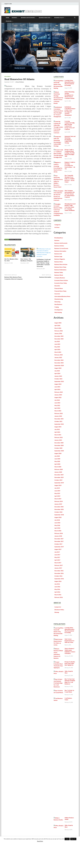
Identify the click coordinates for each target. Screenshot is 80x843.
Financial (9, 21)
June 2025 (57, 344)
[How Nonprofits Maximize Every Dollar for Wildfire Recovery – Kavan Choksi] (58, 175)
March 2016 (57, 594)
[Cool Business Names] (58, 698)
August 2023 (57, 384)
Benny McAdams (20, 82)
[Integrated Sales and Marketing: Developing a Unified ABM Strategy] (58, 136)
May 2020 (57, 461)
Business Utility (59, 17)
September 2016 (59, 578)
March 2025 (57, 352)
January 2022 (58, 416)
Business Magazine (59, 259)
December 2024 (58, 360)
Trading (56, 307)
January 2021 (58, 440)
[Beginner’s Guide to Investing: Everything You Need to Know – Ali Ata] (58, 162)
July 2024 (57, 370)
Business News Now (44, 17)
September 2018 (59, 514)
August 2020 (57, 453)
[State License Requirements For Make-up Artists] (58, 639)
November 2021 (59, 418)
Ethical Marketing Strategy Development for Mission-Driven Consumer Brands (69, 95)
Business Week (58, 275)
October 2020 (58, 448)
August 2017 (57, 549)
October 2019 (58, 480)
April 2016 (57, 592)
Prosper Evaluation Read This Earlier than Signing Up (70, 663)
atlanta (12, 239)
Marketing (57, 301)
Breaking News (58, 237)
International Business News (62, 296)
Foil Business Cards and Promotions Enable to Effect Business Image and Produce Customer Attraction (43, 263)
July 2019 (57, 488)
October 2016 (58, 576)
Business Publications (60, 269)
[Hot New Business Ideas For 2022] (11, 253)
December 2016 (58, 570)
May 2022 (57, 405)
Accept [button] (67, 839)
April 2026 (57, 325)
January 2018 (58, 536)
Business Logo (58, 256)
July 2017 (57, 552)
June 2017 (57, 554)
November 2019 (59, 477)
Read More (40, 841)
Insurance (57, 293)
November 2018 (59, 509)
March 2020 (57, 466)
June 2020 (57, 458)
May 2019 (57, 493)
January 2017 (58, 568)
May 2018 (57, 525)
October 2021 (58, 421)
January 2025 (58, 357)
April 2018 (57, 528)
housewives (18, 239)
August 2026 (57, 323)
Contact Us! (57, 607)
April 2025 (57, 349)
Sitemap (56, 612)
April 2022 (57, 408)
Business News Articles (60, 264)
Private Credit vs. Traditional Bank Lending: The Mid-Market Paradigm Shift (70, 153)
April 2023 (57, 389)
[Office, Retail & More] (58, 671)
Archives (56, 227)
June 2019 (57, 490)
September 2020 (59, 450)
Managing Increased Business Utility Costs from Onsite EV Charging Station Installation (70, 207)
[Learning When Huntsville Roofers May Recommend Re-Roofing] (58, 80)
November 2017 (59, 541)
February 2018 (58, 533)
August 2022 (57, 397)
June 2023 (57, 386)
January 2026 (58, 333)
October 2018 (58, 512)
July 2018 (57, 520)
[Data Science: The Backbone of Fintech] (28, 253)
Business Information (60, 251)
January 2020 (58, 472)
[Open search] (75, 17)
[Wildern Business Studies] (58, 818)
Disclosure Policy (59, 609)
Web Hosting (58, 312)
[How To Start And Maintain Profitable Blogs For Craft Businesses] (58, 679)
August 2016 (57, 581)
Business (14, 17)
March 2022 (57, 410)
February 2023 (58, 392)
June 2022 (57, 402)
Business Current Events (61, 248)
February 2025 (58, 354)
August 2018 (57, 517)
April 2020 (57, 464)
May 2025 (57, 347)
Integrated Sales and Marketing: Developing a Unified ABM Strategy (70, 140)
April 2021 (57, 432)
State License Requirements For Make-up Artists (69, 640)
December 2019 (58, 474)
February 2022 (58, 413)
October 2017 (58, 544)
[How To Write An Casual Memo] (58, 690)
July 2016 (57, 584)
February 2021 (58, 437)
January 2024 (58, 376)
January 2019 (58, 504)
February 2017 (58, 565)
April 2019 (57, 496)
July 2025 (57, 341)
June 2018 (57, 522)
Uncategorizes (58, 309)
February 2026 (58, 331)
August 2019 (57, 485)
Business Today (58, 272)
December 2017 (58, 538)
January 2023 (58, 394)
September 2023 (59, 381)
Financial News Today (60, 291)
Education (57, 285)
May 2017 (57, 557)
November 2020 (59, 445)
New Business (7, 76)
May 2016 (57, 589)
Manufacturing (58, 299)
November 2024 (59, 362)
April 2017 (57, 560)
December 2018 (58, 506)
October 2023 (58, 378)
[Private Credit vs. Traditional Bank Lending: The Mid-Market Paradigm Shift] (58, 150)
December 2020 (58, 442)
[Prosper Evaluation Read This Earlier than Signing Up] (58, 662)
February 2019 (58, 501)
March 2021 (57, 434)
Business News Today (60, 267)
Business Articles (59, 245)
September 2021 (59, 424)
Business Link (58, 253)
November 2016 (59, 573)
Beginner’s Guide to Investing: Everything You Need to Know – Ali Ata (70, 165)
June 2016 (57, 586)
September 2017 (59, 546)
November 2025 (59, 339)
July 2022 (57, 400)
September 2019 (59, 482)
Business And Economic (28, 17)
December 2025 (58, 336)
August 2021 (57, 426)
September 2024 (59, 365)
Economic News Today (60, 283)
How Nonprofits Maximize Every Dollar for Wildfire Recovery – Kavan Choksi (70, 179)
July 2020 (57, 456)
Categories (57, 224)
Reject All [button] (73, 839)
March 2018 (57, 530)
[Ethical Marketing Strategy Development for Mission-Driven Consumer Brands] (58, 92)
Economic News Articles (61, 280)
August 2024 (57, 368)
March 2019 (57, 498)
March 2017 (57, 562)
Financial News (58, 288)
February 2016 (58, 597)
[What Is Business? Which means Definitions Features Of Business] (58, 648)
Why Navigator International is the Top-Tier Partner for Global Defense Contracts (70, 194)
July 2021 (57, 429)
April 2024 (57, 373)
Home (7, 17)
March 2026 (57, 328)
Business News (58, 261)
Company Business (59, 277)
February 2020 (58, 469)
